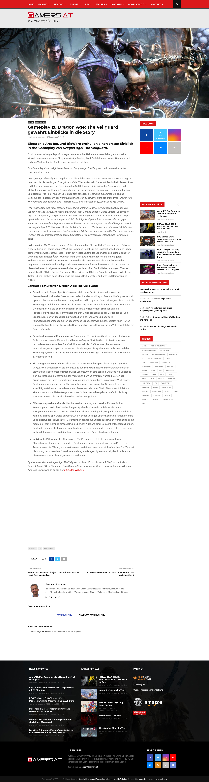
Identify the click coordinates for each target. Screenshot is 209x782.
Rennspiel (145, 387)
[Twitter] (158, 757)
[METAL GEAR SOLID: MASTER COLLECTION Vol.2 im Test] (147, 228)
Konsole (32, 548)
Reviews (58, 4)
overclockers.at (161, 779)
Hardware (159, 366)
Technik (100, 4)
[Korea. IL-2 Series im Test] (89, 694)
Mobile (161, 379)
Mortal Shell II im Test (110, 715)
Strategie (145, 395)
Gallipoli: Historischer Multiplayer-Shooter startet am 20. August (50, 720)
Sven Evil (164, 232)
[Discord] (173, 765)
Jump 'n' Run (170, 370)
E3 (142, 358)
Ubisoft (155, 399)
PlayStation (165, 383)
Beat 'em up (173, 354)
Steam (176, 391)
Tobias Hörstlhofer (108, 708)
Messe (144, 379)
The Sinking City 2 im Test (112, 728)
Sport (167, 391)
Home (31, 4)
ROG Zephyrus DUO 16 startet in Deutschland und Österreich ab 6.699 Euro (169, 253)
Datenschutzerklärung (104, 779)
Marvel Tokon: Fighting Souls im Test (111, 704)
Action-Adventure (158, 346)
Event (144, 362)
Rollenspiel (48, 548)
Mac (162, 375)
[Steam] (166, 765)
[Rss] (158, 765)
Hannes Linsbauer (38, 137)
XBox (143, 403)
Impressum (90, 779)
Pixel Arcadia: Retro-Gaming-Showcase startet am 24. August (168, 267)
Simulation (156, 391)
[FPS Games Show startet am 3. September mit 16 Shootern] (147, 241)
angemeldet (42, 631)
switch (167, 395)
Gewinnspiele (136, 4)
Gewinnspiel (146, 366)
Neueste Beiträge (152, 204)
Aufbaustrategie (158, 354)
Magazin (116, 4)
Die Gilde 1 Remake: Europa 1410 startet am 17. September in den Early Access (51, 731)
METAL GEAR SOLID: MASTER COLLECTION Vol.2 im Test (167, 226)
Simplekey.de (139, 684)
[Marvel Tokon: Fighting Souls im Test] (89, 706)
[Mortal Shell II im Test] (89, 719)
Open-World (146, 383)
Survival (156, 395)
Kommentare (64, 614)
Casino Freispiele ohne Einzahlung (148, 690)
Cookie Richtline (120, 779)
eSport (74, 4)
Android (145, 354)
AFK (87, 4)
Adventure (165, 350)
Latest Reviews (90, 669)
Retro (155, 387)
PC (40, 548)
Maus (170, 375)
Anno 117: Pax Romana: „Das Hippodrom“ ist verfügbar (168, 213)
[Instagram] (166, 757)
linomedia (142, 779)
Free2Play (154, 362)
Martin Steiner (107, 731)
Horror (144, 370)
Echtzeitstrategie (155, 358)
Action (144, 346)
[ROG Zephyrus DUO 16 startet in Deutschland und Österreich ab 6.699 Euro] (147, 254)
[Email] (150, 765)
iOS (160, 370)
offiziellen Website (74, 470)
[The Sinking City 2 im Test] (89, 732)
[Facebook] (150, 757)
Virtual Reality (168, 399)
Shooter (145, 391)
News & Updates (40, 122)
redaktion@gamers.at (88, 767)
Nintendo (171, 379)
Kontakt (156, 4)
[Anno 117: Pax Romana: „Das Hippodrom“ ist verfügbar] (147, 215)
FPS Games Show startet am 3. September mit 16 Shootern (169, 239)
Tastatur (145, 399)
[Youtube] (173, 757)
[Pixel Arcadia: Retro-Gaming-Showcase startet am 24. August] (147, 269)
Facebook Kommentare (91, 614)
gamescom (166, 362)
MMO (152, 379)
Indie (153, 370)
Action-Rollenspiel (149, 350)
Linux (154, 375)
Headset (170, 366)
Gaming (42, 4)
